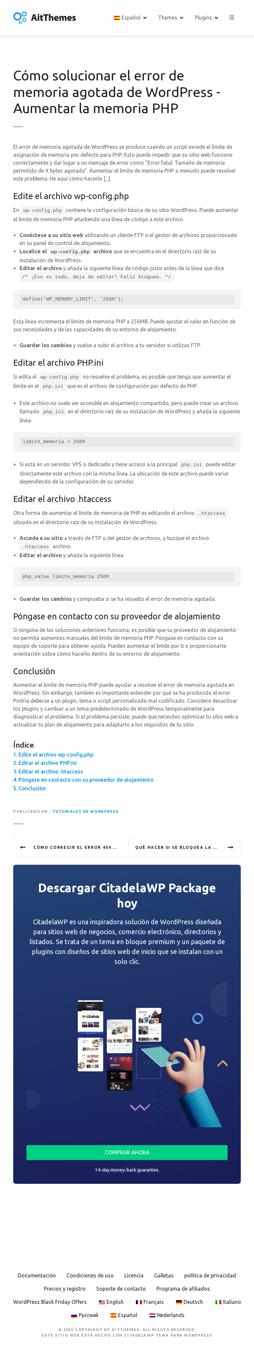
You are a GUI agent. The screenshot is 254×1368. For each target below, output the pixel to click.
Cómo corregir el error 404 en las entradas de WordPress (79, 847)
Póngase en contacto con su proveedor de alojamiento (86, 780)
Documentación (37, 1275)
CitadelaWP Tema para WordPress (168, 1335)
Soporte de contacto (121, 1289)
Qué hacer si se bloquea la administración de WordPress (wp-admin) (188, 847)
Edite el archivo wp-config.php (56, 755)
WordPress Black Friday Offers (50, 1302)
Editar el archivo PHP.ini (48, 763)
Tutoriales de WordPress (86, 811)
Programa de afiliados (183, 1289)
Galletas (164, 1275)
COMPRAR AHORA (127, 1152)
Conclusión (32, 788)
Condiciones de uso (90, 1275)
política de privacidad (210, 1275)
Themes (167, 18)
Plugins (203, 18)
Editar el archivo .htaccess (51, 771)
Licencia (134, 1275)
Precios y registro (65, 1289)
